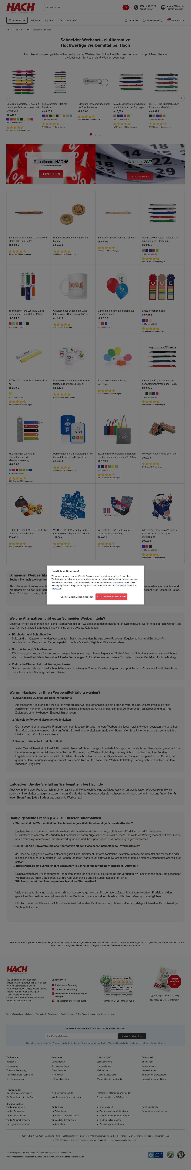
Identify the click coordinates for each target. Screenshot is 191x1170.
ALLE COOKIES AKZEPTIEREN (111, 596)
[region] (95, 585)
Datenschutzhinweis (125, 585)
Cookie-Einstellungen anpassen (77, 596)
